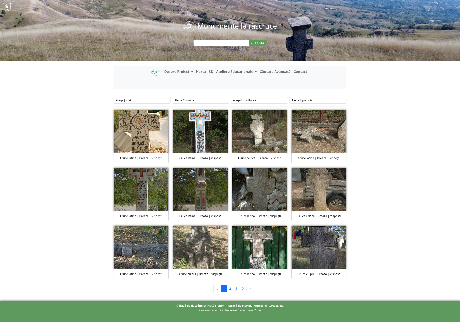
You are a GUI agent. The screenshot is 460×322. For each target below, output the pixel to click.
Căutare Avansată (275, 71)
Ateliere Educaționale (235, 71)
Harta (201, 71)
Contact (300, 71)
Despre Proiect (177, 71)
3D (211, 71)
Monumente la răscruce (236, 26)
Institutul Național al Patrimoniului (263, 305)
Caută (259, 43)
